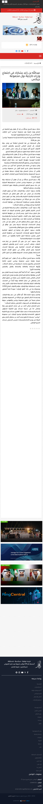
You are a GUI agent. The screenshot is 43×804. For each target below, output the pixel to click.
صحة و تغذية (38, 734)
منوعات (39, 737)
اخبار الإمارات (28, 63)
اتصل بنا (39, 767)
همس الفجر (38, 711)
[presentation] (3, 2)
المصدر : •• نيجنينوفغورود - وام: (25, 110)
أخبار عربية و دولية (37, 690)
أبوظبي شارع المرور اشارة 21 (29, 779)
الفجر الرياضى (38, 693)
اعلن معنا (39, 771)
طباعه (19, 114)
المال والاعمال (38, 697)
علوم (40, 723)
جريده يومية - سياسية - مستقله (19, 664)
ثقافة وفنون (38, 758)
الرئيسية (39, 684)
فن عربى (39, 764)
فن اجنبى (39, 761)
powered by (16, 801)
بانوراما (40, 717)
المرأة (40, 741)
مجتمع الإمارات (37, 700)
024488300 (33, 783)
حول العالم (39, 714)
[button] (39, 531)
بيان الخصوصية (37, 731)
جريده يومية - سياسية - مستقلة (22, 18)
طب (40, 747)
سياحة (40, 720)
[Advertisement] (21, 353)
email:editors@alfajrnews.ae (23, 789)
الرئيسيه (37, 63)
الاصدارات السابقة (37, 754)
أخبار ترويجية (38, 707)
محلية (40, 744)
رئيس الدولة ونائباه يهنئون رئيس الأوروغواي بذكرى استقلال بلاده (22, 4)
